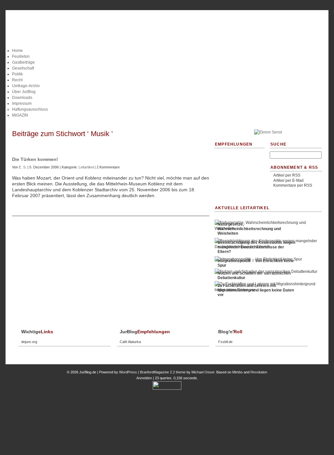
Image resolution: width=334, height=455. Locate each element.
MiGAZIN (20, 115)
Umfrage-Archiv (26, 86)
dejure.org (29, 342)
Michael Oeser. (203, 372)
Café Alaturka (130, 342)
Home (17, 50)
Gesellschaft (23, 68)
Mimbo (237, 372)
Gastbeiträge (23, 62)
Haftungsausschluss (30, 109)
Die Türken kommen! (35, 159)
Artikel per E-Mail (288, 180)
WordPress (128, 372)
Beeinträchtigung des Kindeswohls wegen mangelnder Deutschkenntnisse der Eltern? (256, 247)
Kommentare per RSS (292, 185)
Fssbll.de (225, 342)
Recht (17, 80)
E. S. (22, 167)
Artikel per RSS (286, 175)
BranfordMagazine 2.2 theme (163, 372)
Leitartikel (86, 167)
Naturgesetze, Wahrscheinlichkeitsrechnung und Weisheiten (249, 229)
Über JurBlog (24, 91)
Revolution (258, 372)
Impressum (22, 103)
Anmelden (144, 378)
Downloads (22, 97)
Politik (17, 74)
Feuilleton (21, 56)
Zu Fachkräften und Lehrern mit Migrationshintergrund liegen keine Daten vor (256, 290)
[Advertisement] (167, 120)
